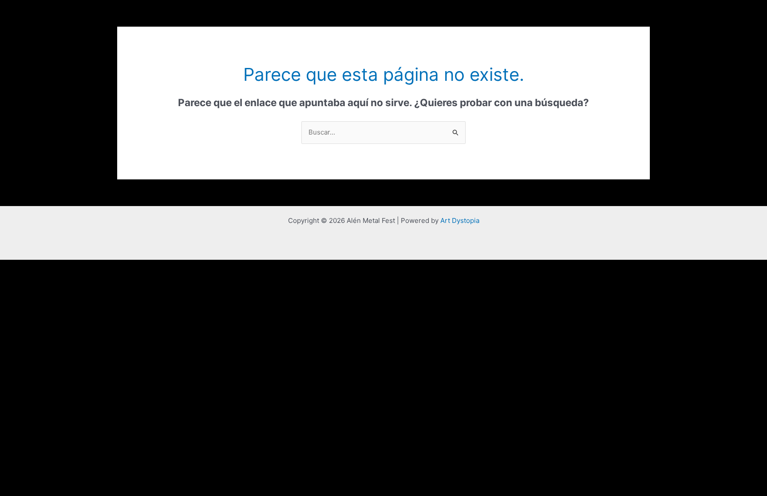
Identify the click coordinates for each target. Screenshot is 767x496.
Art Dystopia (459, 220)
